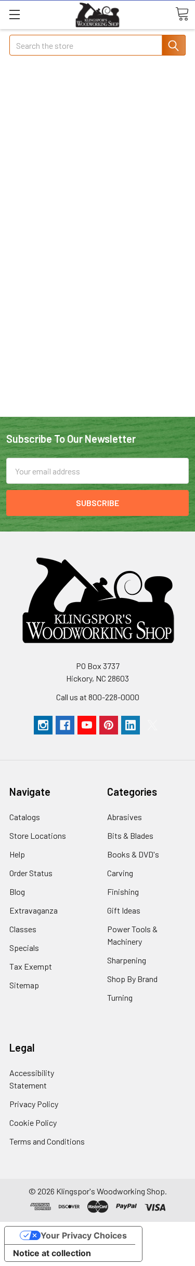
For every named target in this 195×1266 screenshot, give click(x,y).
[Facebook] (65, 725)
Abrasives (124, 817)
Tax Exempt (30, 966)
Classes (22, 929)
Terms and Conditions (47, 1141)
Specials (24, 947)
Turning (120, 997)
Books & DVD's (133, 854)
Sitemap (24, 985)
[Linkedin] (130, 725)
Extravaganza (33, 910)
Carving (120, 873)
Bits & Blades (130, 835)
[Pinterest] (108, 725)
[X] (152, 725)
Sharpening (126, 960)
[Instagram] (43, 725)
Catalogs (24, 817)
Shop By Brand (132, 979)
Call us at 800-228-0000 (97, 697)
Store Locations (37, 835)
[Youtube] (86, 725)
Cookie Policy (33, 1122)
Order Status (31, 873)
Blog (17, 891)
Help (17, 854)
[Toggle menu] (14, 14)
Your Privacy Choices (84, 1235)
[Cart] (182, 14)
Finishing (123, 891)
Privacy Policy (33, 1104)
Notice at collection (52, 1253)
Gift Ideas (123, 910)
